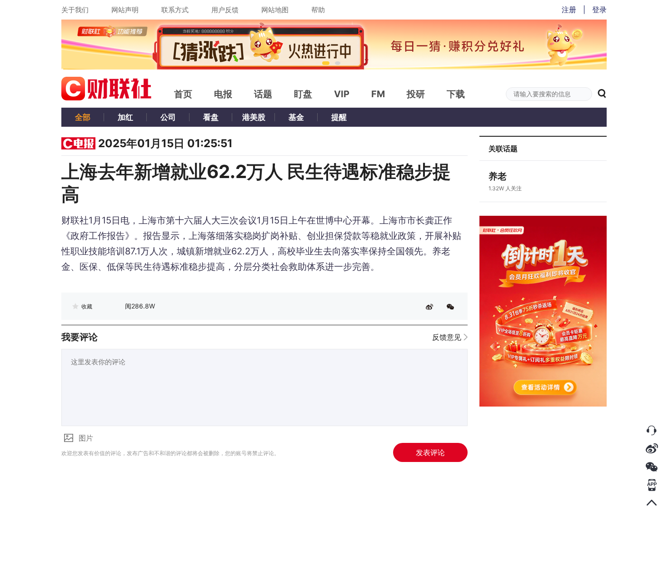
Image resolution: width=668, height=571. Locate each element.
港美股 (253, 117)
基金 (296, 117)
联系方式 (175, 9)
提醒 (339, 117)
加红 (125, 117)
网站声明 (125, 9)
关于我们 (75, 9)
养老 (498, 176)
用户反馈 (225, 9)
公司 (168, 117)
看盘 (211, 117)
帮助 (318, 9)
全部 (82, 117)
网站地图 (275, 9)
